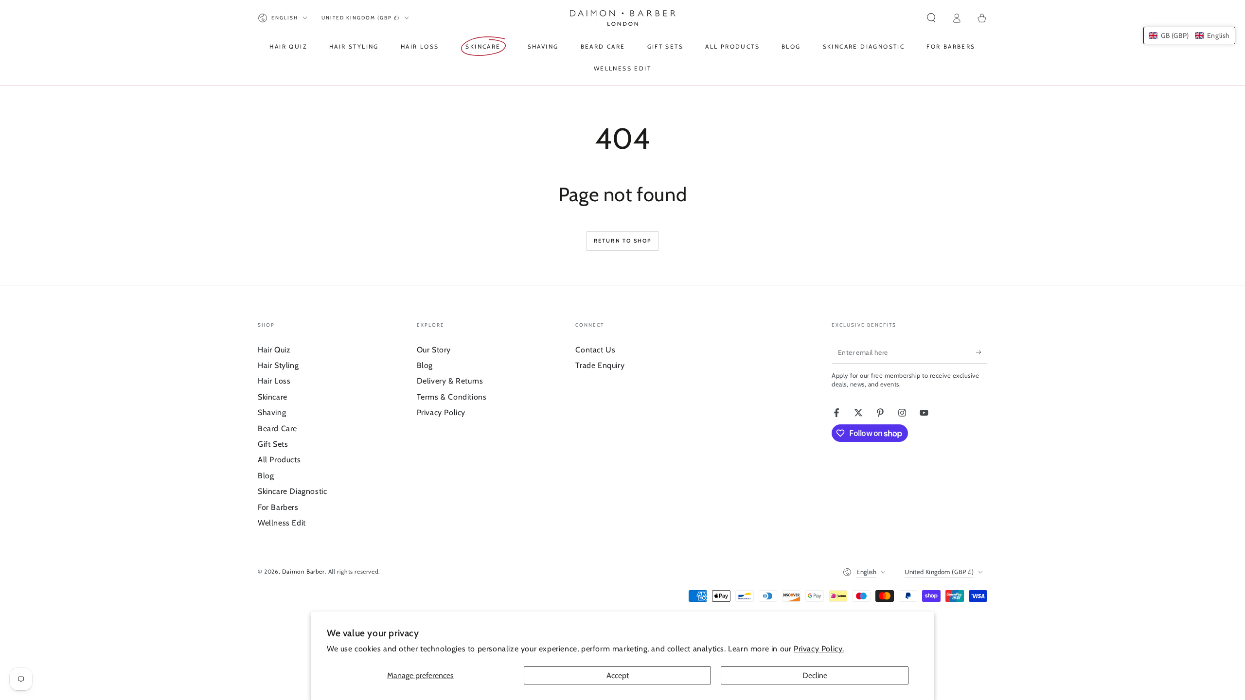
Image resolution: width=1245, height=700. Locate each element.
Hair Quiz (274, 349)
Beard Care (277, 428)
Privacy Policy (441, 412)
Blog (266, 475)
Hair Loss (274, 380)
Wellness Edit (282, 522)
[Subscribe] (981, 352)
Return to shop (623, 240)
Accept (617, 675)
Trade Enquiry (599, 365)
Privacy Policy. (819, 648)
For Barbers (278, 507)
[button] (931, 18)
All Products (279, 459)
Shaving (272, 412)
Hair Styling (278, 365)
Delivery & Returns (450, 380)
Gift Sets (273, 444)
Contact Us (595, 349)
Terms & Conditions (452, 397)
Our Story (434, 349)
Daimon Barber (303, 571)
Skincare (272, 397)
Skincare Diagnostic (292, 491)
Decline (814, 675)
